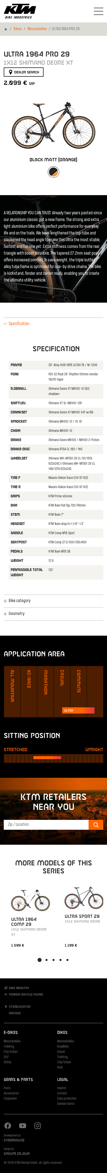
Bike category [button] (20, 601)
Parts (7, 1088)
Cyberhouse (14, 1140)
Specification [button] (19, 324)
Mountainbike (37, 29)
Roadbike (63, 1047)
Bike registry (18, 988)
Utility (7, 1062)
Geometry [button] (17, 614)
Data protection (66, 1099)
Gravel (61, 1052)
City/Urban (10, 1052)
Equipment (10, 1099)
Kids (60, 1067)
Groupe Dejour (17, 1153)
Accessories (11, 1093)
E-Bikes (11, 1032)
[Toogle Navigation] (98, 11)
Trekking (9, 1047)
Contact (62, 1093)
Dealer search (26, 72)
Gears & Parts (18, 1079)
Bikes (18, 29)
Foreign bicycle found (25, 995)
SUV (6, 1057)
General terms (65, 1104)
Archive (14, 1013)
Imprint (61, 1088)
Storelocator (19, 1006)
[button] (40, 960)
